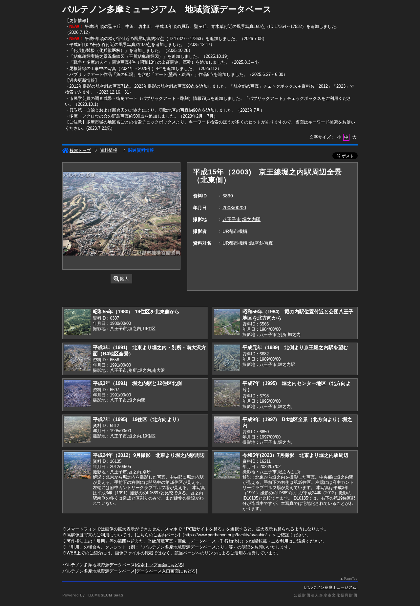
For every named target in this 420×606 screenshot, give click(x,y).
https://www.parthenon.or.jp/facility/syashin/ (225, 534)
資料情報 (108, 150)
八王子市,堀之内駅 (241, 219)
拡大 (124, 278)
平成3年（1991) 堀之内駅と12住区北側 (137, 383)
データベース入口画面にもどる (166, 571)
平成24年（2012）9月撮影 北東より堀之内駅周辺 (149, 455)
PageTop (351, 578)
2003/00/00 (234, 207)
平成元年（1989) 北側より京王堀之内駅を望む (295, 347)
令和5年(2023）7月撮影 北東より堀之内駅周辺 (295, 455)
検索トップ (80, 150)
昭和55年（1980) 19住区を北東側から (136, 311)
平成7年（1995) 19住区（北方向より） (137, 419)
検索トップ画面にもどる (159, 564)
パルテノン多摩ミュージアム (330, 587)
